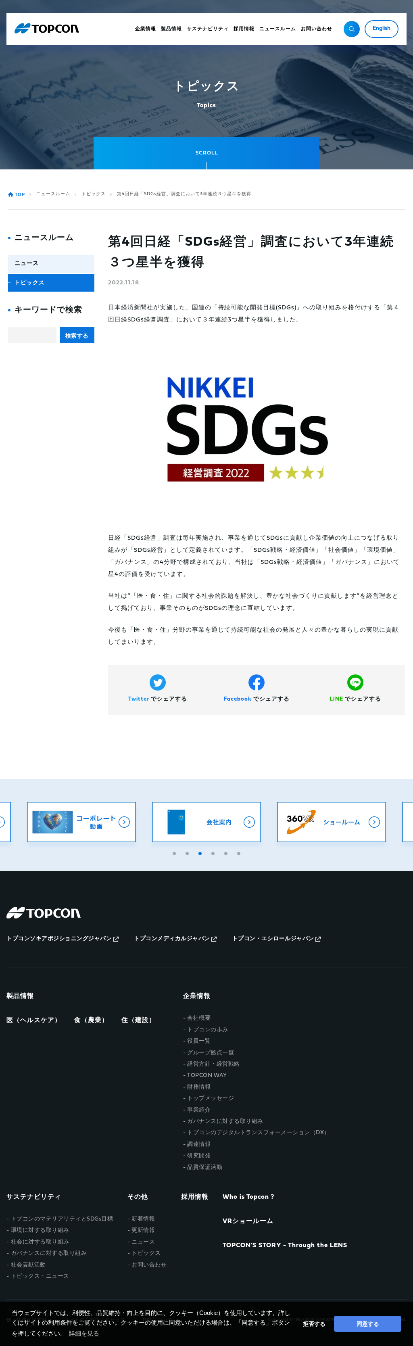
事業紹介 (199, 1110)
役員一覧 (199, 1041)
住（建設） (138, 1020)
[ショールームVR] (331, 822)
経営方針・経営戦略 (213, 1064)
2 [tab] (188, 852)
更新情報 (143, 1230)
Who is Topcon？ (249, 1197)
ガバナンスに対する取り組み (225, 1122)
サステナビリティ (33, 1197)
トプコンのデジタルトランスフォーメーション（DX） (258, 1133)
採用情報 (195, 1197)
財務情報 (199, 1087)
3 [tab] (200, 852)
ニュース (27, 264)
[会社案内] (206, 822)
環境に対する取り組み (40, 1230)
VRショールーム (248, 1221)
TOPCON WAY (207, 1076)
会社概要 (199, 1018)
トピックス (93, 194)
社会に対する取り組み (40, 1242)
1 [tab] (175, 852)
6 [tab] (239, 852)
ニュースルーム (53, 194)
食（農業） (91, 1020)
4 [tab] (213, 852)
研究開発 (199, 1156)
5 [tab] (226, 852)
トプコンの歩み (207, 1030)
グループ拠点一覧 (210, 1053)
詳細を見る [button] (84, 1333)
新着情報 (143, 1219)
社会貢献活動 (28, 1265)
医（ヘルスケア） (33, 1020)
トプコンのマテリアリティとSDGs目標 (62, 1219)
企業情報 (197, 996)
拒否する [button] (314, 1324)
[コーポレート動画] (81, 822)
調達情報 (199, 1144)
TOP (20, 195)
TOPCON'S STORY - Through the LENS (285, 1245)
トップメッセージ (210, 1099)
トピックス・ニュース (40, 1276)
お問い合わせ (149, 1265)
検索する (77, 335)
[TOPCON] (47, 29)
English (381, 28)
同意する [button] (368, 1324)
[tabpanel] (206, 822)
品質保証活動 (204, 1167)
